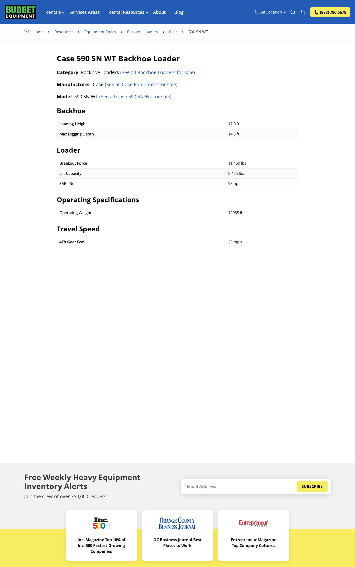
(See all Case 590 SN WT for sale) (135, 96)
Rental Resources (126, 12)
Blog (179, 12)
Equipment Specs (100, 32)
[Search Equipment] (293, 12)
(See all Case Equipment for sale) (141, 84)
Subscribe (312, 486)
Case (173, 32)
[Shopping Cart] (302, 12)
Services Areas (85, 12)
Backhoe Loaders (142, 32)
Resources (64, 32)
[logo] (20, 12)
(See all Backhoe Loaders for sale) (157, 72)
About (159, 12)
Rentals (53, 12)
